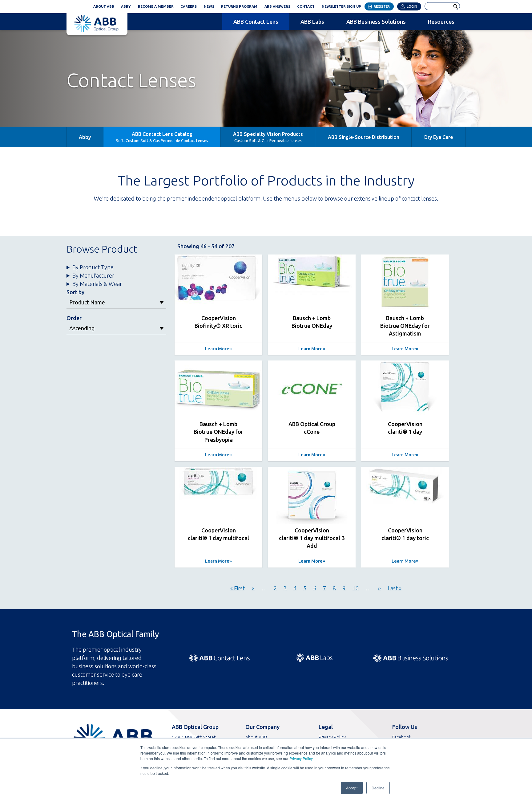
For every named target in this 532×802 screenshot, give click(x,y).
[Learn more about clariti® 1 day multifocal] (218, 495)
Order (74, 318)
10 (356, 588)
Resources (441, 21)
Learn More (217, 348)
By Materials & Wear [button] (97, 284)
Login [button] (412, 6)
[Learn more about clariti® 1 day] (405, 388)
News (209, 6)
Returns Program (239, 6)
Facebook (401, 737)
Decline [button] (378, 787)
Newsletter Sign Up (343, 5)
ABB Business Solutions (376, 21)
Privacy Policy (300, 758)
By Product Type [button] (93, 267)
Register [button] (382, 6)
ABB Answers (277, 6)
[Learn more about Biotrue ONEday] (312, 282)
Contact (306, 6)
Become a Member (156, 6)
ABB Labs (312, 21)
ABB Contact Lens (255, 21)
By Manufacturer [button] (93, 275)
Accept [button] (351, 787)
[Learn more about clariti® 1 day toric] (405, 495)
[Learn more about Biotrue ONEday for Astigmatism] (405, 282)
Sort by (75, 292)
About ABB (103, 6)
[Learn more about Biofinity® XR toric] (218, 282)
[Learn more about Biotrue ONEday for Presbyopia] (218, 388)
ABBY (127, 5)
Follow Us (404, 727)
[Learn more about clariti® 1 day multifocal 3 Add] (312, 495)
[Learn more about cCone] (312, 388)
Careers (188, 6)
